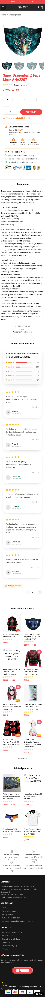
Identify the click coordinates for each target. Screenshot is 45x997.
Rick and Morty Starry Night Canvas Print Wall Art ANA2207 (11, 796)
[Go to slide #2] (19, 65)
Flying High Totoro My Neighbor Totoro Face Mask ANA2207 (32, 636)
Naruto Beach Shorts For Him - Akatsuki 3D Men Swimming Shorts (11, 742)
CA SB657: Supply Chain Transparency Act (17, 921)
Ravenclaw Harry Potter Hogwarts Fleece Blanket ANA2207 (12, 671)
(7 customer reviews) (21, 85)
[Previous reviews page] (28, 592)
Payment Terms (7, 936)
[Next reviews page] (40, 592)
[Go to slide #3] (31, 65)
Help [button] (40, 994)
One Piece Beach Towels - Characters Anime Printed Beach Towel (33, 706)
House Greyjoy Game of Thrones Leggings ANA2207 (33, 796)
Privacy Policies (7, 914)
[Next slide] (40, 38)
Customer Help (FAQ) (9, 946)
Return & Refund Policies (11, 939)
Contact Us (6, 942)
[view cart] (41, 7)
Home (3, 15)
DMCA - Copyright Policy (11, 918)
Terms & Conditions (9, 911)
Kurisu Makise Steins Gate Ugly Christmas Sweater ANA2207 (31, 671)
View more (22, 759)
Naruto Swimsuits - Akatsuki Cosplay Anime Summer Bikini (12, 706)
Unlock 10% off (5, 986)
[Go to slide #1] (6, 65)
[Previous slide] (4, 38)
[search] (37, 7)
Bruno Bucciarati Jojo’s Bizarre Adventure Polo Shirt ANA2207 (32, 831)
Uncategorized (15, 15)
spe (22, 329)
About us (5, 908)
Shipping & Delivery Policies (12, 932)
